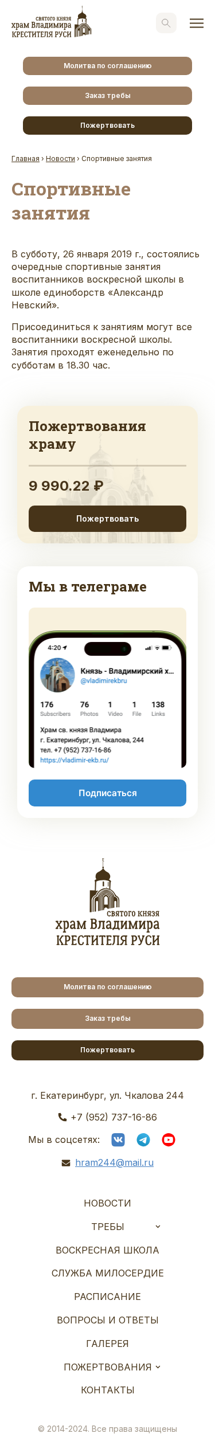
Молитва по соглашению (108, 65)
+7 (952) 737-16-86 (114, 1117)
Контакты (108, 1390)
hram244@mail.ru (114, 1162)
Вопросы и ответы (108, 1320)
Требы (107, 1226)
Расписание (107, 1296)
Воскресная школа (107, 1250)
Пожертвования (108, 1367)
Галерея (107, 1343)
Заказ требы (108, 95)
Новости (107, 1203)
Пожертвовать (107, 125)
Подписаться (108, 793)
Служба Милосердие (108, 1273)
